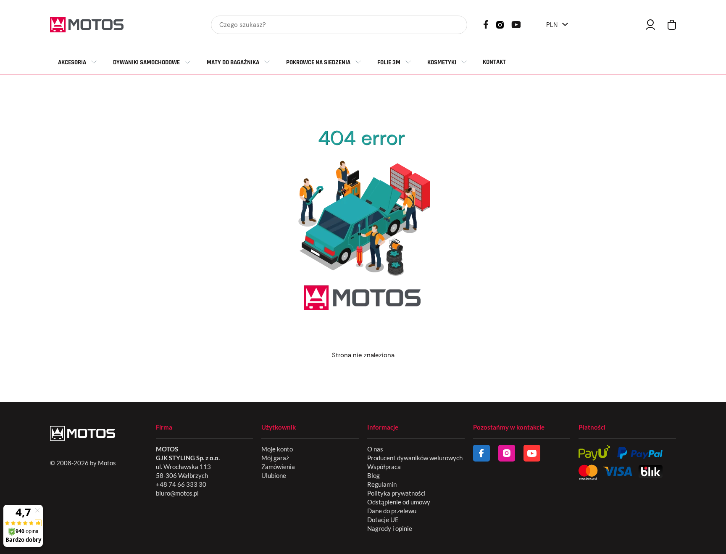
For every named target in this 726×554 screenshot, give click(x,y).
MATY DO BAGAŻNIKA (233, 62)
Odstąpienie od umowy (398, 502)
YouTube (516, 23)
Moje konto (277, 449)
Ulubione (273, 475)
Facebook (486, 24)
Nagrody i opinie (389, 528)
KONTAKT (494, 62)
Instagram (500, 24)
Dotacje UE (383, 519)
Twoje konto (650, 24)
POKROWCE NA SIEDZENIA (318, 62)
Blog (373, 475)
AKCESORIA (72, 62)
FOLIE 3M (388, 62)
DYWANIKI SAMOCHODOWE (146, 62)
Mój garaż (275, 458)
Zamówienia (278, 466)
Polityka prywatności (396, 493)
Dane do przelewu (391, 510)
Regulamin (382, 484)
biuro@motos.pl (177, 493)
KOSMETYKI (441, 62)
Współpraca (384, 466)
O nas (375, 449)
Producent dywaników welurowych (415, 458)
